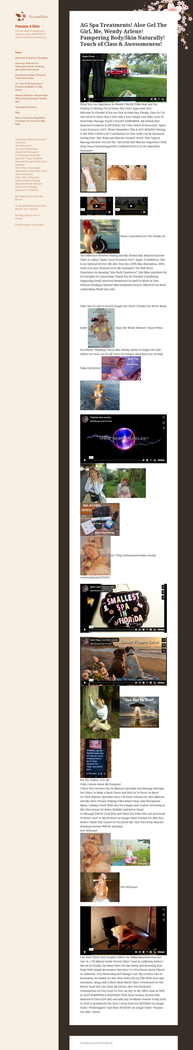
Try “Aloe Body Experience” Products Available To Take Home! (29, 86)
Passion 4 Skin (27, 26)
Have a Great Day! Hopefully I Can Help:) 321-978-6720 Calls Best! (30, 121)
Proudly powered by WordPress (96, 1043)
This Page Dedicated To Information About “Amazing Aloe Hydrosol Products (29, 66)
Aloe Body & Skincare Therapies (31, 57)
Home (18, 52)
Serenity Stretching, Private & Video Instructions (30, 77)
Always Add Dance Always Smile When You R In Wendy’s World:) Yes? (31, 98)
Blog (17, 112)
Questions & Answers (25, 107)
